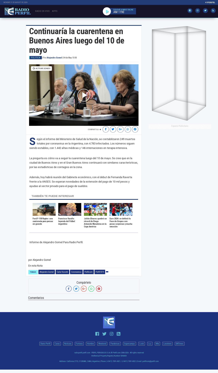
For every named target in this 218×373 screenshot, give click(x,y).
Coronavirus (76, 272)
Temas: (33, 272)
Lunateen (167, 343)
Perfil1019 (100, 272)
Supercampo (129, 343)
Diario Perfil (45, 343)
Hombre (90, 343)
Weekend (102, 343)
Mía (157, 343)
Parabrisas (115, 343)
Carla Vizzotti (62, 272)
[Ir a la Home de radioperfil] (109, 322)
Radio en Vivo (42, 11)
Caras (57, 343)
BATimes (179, 343)
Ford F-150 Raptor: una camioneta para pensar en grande (43, 221)
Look (141, 343)
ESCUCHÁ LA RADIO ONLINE (123, 10)
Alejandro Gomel (47, 272)
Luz (149, 343)
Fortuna (79, 343)
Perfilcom (89, 272)
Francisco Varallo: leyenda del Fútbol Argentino (66, 221)
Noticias (67, 343)
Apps (55, 11)
